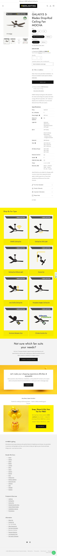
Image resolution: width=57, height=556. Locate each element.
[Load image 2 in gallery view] (13, 41)
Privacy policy (36, 551)
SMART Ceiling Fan (15, 241)
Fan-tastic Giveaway (13, 536)
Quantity (33, 55)
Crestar (10, 465)
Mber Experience (12, 526)
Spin (9, 485)
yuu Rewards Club (12, 534)
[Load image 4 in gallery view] (25, 41)
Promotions (11, 511)
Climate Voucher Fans (13, 505)
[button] (2, 5)
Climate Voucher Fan (41, 333)
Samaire (10, 483)
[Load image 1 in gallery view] (6, 41)
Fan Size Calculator (13, 528)
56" (44, 31)
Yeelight (10, 487)
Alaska (10, 459)
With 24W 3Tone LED (38, 36)
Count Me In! (41, 426)
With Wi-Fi (35, 42)
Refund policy (30, 551)
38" (34, 31)
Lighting (10, 499)
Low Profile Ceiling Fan (15, 302)
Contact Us (28, 385)
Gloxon (10, 471)
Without (48, 36)
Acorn (9, 457)
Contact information (50, 552)
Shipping (40, 52)
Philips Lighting (12, 479)
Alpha (9, 461)
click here (34, 77)
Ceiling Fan (11, 501)
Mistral (10, 473)
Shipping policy (51, 551)
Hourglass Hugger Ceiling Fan (41, 302)
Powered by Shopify (22, 551)
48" (39, 31)
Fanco (9, 469)
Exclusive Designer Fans (16, 333)
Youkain (10, 489)
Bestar (10, 463)
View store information (39, 90)
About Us (10, 520)
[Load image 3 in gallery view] (19, 41)
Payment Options (12, 532)
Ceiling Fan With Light (41, 241)
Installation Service (13, 509)
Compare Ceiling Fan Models (28, 359)
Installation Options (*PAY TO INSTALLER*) (40, 61)
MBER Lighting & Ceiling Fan (14, 551)
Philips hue (11, 477)
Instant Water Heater (13, 507)
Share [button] (34, 200)
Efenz (9, 467)
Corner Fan (41, 272)
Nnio (9, 475)
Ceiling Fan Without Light (16, 272)
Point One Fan (12, 481)
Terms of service (43, 551)
